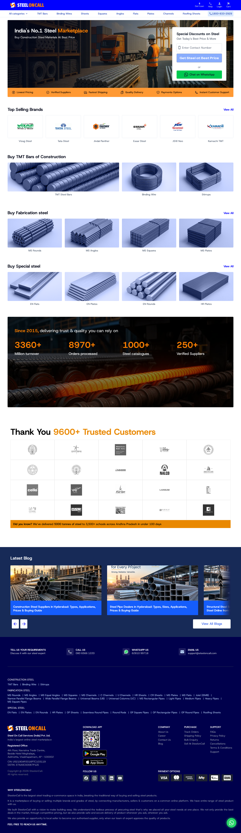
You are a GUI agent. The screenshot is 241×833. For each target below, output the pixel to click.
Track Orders (191, 731)
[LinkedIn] (111, 778)
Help (210, 6)
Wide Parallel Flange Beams (60, 698)
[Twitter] (103, 778)
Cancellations (217, 743)
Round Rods (119, 712)
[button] (199, 58)
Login (219, 6)
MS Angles (31, 695)
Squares (102, 13)
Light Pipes (175, 698)
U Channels (124, 695)
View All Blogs (211, 624)
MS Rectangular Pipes (152, 698)
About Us (163, 731)
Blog (160, 743)
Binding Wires (64, 13)
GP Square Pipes (139, 712)
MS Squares (70, 695)
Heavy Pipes (212, 698)
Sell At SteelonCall (194, 743)
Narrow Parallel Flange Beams (24, 698)
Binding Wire (29, 684)
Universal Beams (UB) (92, 698)
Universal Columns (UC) (122, 698)
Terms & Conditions (221, 747)
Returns (214, 739)
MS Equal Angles (50, 695)
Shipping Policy (192, 735)
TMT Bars (42, 13)
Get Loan (199, 5)
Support (214, 751)
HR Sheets (140, 695)
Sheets (85, 13)
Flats (135, 13)
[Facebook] (86, 778)
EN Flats (12, 712)
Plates (150, 13)
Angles (120, 13)
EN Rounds (42, 712)
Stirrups (44, 684)
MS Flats (187, 695)
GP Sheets (73, 712)
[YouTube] (120, 778)
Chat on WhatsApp (202, 74)
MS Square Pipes (17, 701)
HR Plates (57, 712)
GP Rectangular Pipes (165, 712)
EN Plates (26, 712)
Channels (168, 13)
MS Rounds (14, 695)
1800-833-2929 (222, 13)
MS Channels (89, 695)
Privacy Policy (217, 735)
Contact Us (164, 739)
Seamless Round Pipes (96, 712)
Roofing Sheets (191, 13)
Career (162, 735)
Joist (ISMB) (202, 695)
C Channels (107, 695)
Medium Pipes (193, 698)
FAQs (213, 731)
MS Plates (172, 695)
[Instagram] (94, 778)
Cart (228, 6)
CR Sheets (156, 695)
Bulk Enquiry (191, 739)
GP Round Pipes (190, 712)
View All (228, 109)
